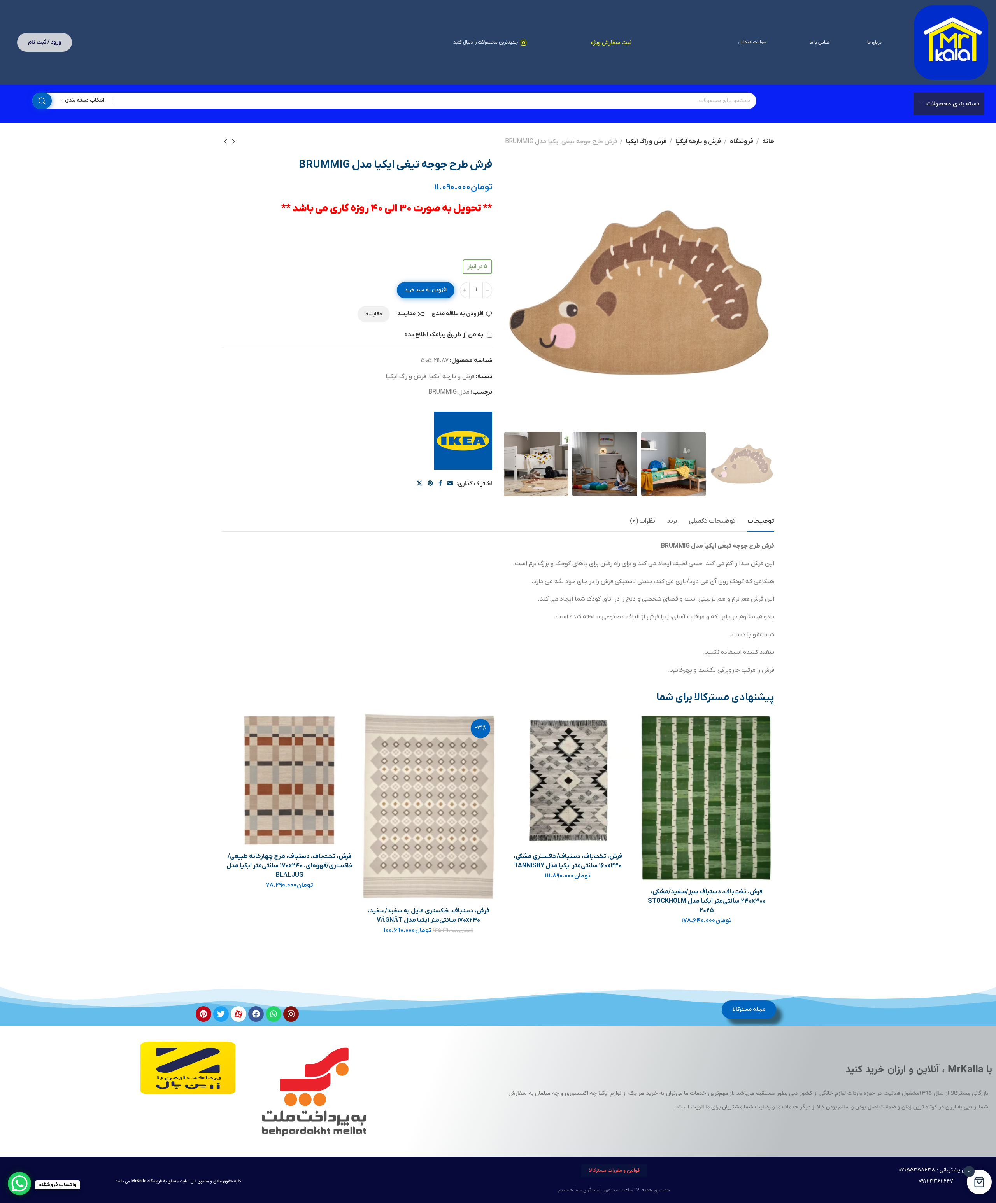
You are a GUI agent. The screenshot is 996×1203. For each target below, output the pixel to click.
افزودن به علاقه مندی (457, 314)
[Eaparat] (238, 1014)
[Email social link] (450, 484)
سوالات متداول (752, 42)
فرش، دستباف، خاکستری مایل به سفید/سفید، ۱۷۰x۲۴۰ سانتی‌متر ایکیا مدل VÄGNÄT (428, 915)
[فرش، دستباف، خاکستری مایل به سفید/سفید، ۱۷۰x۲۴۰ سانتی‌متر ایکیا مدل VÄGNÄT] (428, 808)
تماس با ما (819, 42)
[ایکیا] (463, 441)
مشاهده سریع (653, 763)
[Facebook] (256, 1014)
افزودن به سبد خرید (426, 290)
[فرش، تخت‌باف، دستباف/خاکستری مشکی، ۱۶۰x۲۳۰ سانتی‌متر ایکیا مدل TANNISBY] (568, 780)
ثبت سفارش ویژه (611, 43)
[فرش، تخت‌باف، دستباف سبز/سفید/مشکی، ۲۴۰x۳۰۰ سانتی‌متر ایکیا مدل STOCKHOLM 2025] (707, 798)
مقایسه (406, 314)
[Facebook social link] (440, 484)
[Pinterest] (203, 1014)
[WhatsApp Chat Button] (19, 1183)
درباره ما (874, 42)
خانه (768, 141)
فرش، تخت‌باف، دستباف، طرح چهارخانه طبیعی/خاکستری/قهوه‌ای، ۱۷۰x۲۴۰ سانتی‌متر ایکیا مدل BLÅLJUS (289, 866)
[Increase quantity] (465, 290)
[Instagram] (291, 1014)
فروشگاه (741, 141)
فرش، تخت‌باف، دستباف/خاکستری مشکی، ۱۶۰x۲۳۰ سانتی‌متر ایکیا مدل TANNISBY (568, 861)
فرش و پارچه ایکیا (698, 141)
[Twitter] (221, 1014)
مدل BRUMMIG (449, 392)
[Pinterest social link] (430, 484)
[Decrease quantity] (487, 290)
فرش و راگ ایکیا (646, 141)
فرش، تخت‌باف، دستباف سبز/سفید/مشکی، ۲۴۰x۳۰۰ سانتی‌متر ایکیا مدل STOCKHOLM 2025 (707, 901)
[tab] (761, 521)
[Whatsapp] (273, 1014)
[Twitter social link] (419, 484)
